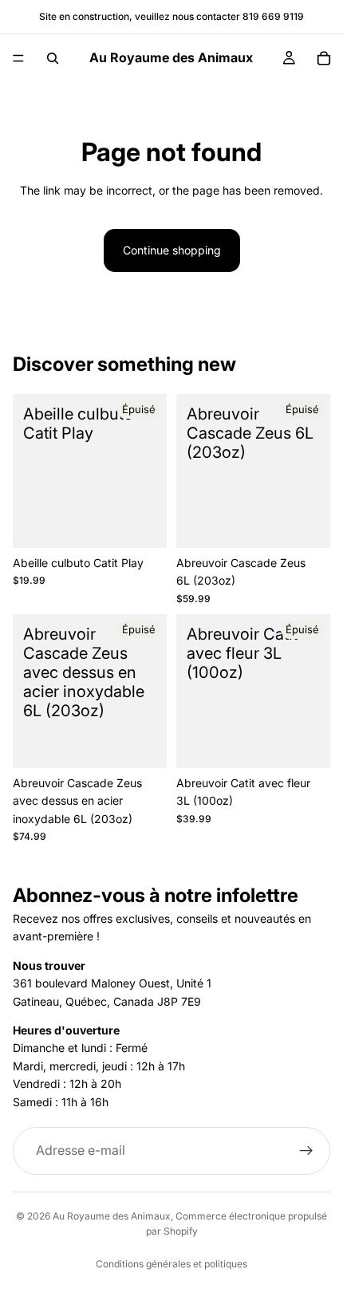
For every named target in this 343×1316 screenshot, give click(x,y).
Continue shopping (172, 250)
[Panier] (323, 58)
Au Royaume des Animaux (112, 1216)
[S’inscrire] (306, 1151)
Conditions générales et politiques (171, 1264)
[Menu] (18, 58)
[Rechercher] (52, 58)
